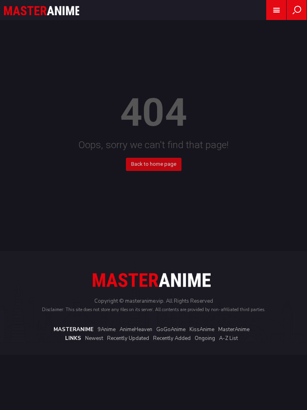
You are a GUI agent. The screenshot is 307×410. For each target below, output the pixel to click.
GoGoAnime (170, 329)
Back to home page (153, 164)
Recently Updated (128, 338)
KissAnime (201, 329)
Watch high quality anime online (41, 21)
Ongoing (205, 338)
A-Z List (228, 338)
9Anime (107, 329)
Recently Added (172, 338)
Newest (94, 338)
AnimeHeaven (136, 329)
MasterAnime (233, 329)
